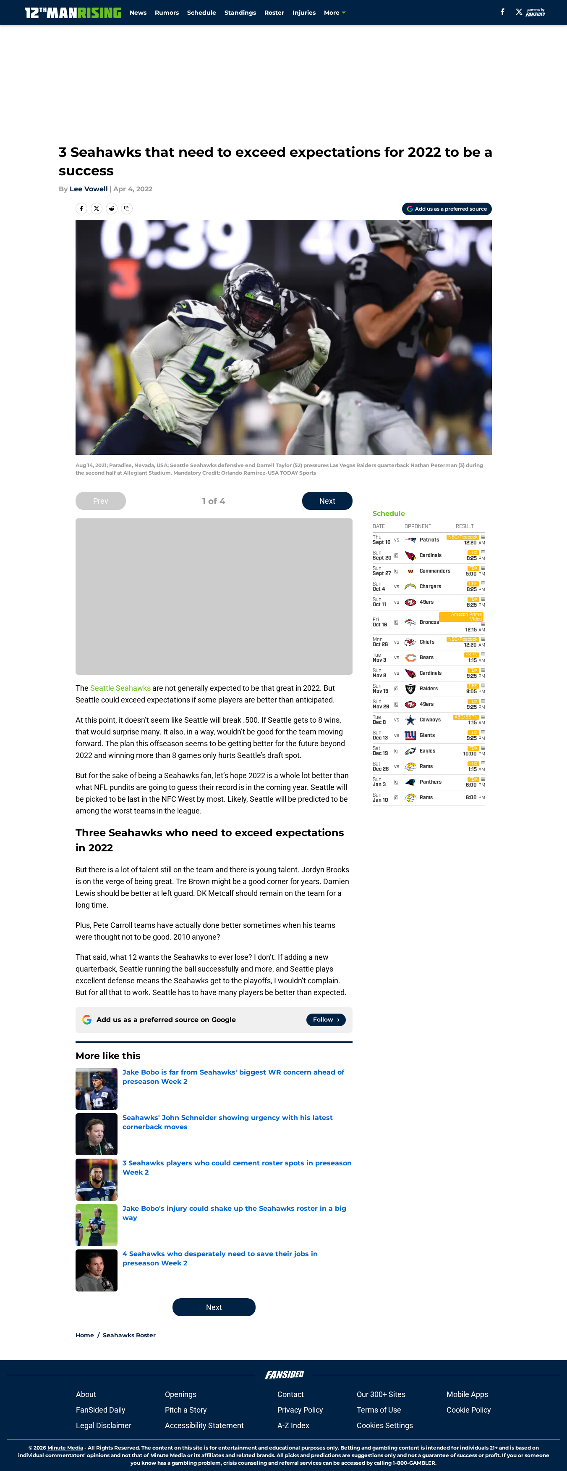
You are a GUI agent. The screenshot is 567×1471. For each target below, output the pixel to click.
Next (327, 500)
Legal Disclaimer (103, 1425)
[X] (519, 11)
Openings (180, 1394)
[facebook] (502, 11)
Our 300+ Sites (381, 1394)
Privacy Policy (300, 1409)
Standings (240, 12)
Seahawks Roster (129, 1335)
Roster (274, 12)
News (138, 12)
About (86, 1394)
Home (85, 1335)
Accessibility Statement (204, 1425)
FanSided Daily (100, 1409)
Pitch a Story (186, 1409)
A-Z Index (293, 1425)
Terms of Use (379, 1409)
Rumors (167, 12)
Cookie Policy (469, 1409)
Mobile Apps (467, 1394)
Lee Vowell (89, 189)
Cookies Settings (385, 1425)
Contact (290, 1394)
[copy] (127, 208)
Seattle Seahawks (120, 688)
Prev (100, 500)
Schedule (201, 12)
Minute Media (65, 1448)
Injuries (304, 12)
